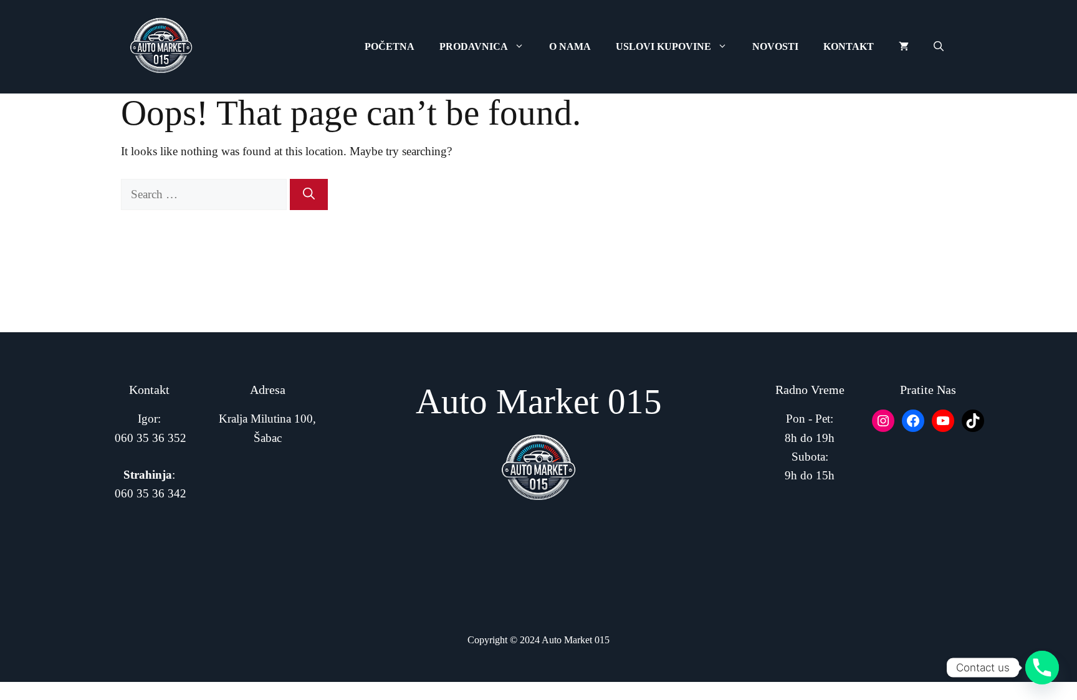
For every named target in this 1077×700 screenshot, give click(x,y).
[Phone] (1042, 667)
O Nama (570, 46)
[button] (938, 46)
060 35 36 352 (150, 437)
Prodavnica (473, 46)
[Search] (309, 195)
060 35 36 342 (150, 493)
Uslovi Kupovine (663, 46)
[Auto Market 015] (161, 46)
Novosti (775, 46)
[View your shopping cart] (903, 46)
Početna (389, 46)
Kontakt (848, 46)
